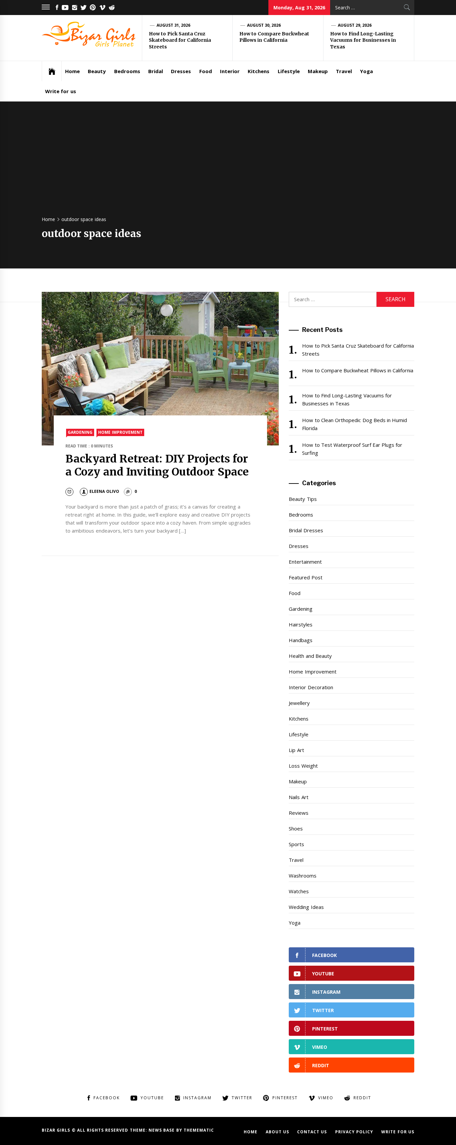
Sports (296, 844)
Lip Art (296, 750)
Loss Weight (303, 765)
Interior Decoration (311, 687)
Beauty (97, 71)
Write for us (60, 91)
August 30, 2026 (264, 25)
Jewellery (299, 703)
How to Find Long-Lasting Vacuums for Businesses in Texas (363, 40)
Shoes (296, 828)
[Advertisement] (228, 161)
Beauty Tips (302, 499)
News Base (162, 1130)
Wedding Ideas (306, 907)
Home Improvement (120, 432)
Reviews (298, 812)
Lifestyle (289, 71)
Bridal (155, 71)
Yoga (366, 71)
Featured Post (305, 577)
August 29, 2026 (355, 25)
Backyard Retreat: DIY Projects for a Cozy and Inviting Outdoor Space (157, 465)
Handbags (300, 640)
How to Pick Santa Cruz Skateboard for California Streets (180, 40)
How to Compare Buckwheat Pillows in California (274, 37)
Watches (299, 891)
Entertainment (305, 561)
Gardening (80, 432)
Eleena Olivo (104, 491)
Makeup (318, 71)
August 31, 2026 (174, 25)
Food (205, 71)
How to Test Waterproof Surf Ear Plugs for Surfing (352, 448)
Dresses (181, 71)
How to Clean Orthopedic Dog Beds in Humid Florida (354, 424)
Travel (344, 71)
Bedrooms (127, 71)
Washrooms (302, 875)
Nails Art (298, 797)
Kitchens (258, 71)
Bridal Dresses (306, 530)
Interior (230, 71)
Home (72, 71)
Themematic (199, 1130)
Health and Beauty (310, 655)
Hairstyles (300, 624)
